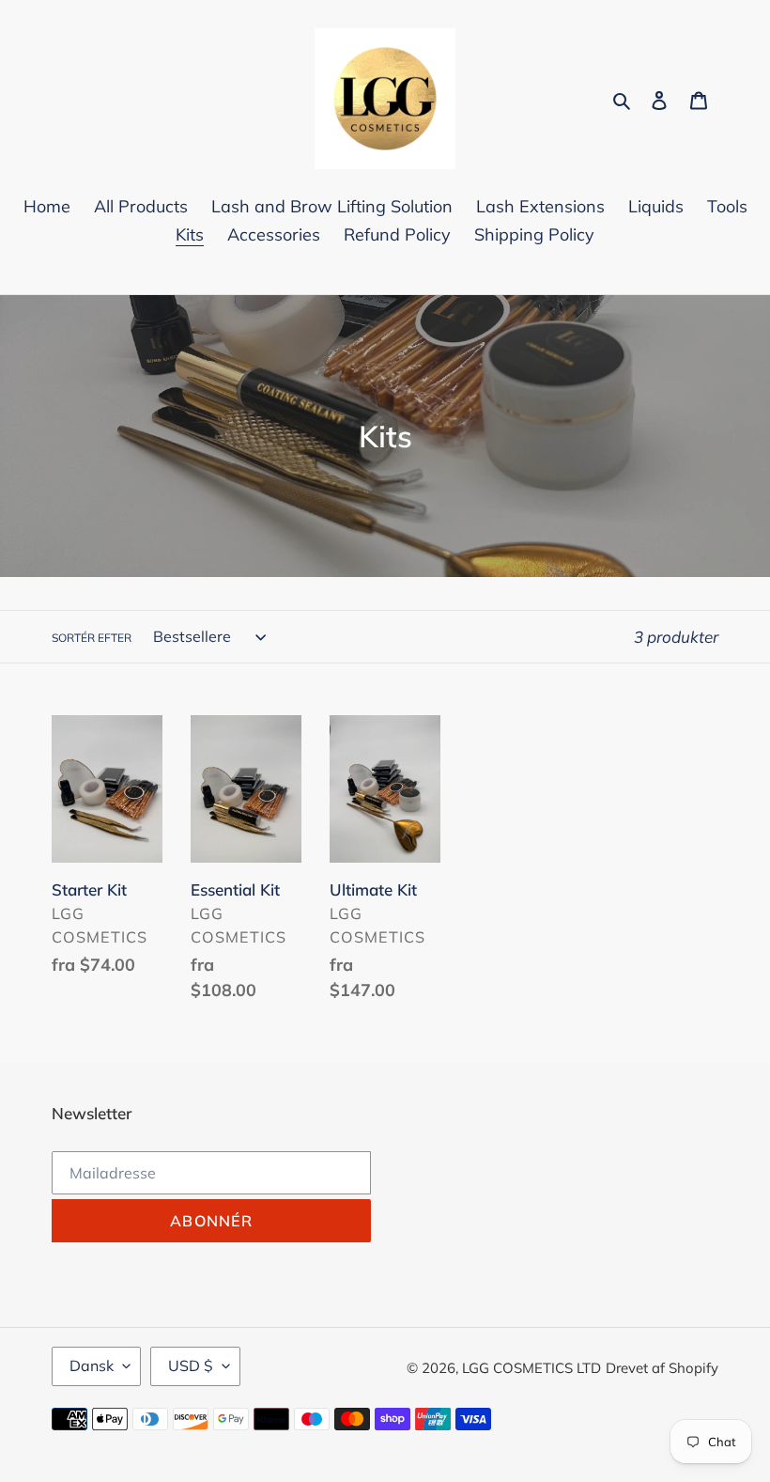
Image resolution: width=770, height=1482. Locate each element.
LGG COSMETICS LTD (531, 1368)
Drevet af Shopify (662, 1368)
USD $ (190, 1365)
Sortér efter (91, 638)
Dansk (91, 1365)
